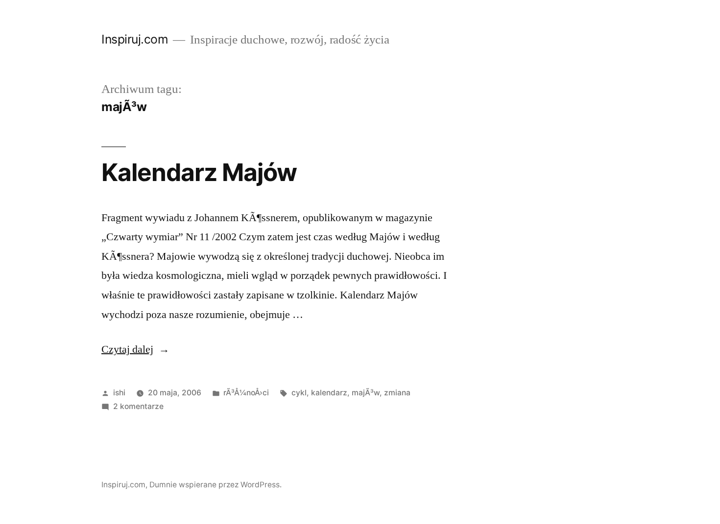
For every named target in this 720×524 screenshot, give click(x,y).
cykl (299, 392)
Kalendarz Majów (199, 172)
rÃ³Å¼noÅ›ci (246, 392)
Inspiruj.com (134, 39)
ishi (119, 392)
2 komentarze (138, 406)
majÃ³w (366, 392)
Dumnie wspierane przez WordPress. (215, 484)
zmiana (397, 392)
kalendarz (329, 392)
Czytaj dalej (135, 349)
